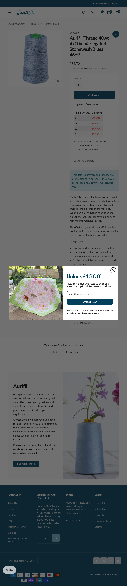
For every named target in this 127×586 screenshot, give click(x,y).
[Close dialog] (113, 270)
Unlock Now (90, 301)
